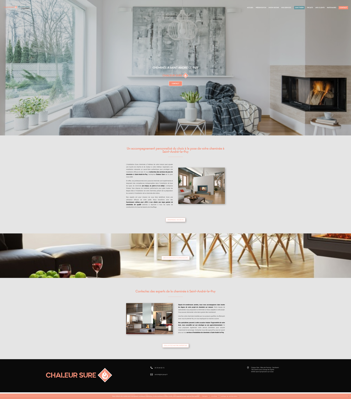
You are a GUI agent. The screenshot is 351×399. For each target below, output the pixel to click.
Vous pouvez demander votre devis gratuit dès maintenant (197, 312)
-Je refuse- (214, 396)
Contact (175, 83)
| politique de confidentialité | (229, 396)
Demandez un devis (175, 220)
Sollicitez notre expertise (175, 345)
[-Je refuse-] (349, 396)
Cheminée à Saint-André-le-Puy (175, 67)
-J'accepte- (204, 396)
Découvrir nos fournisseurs (175, 258)
